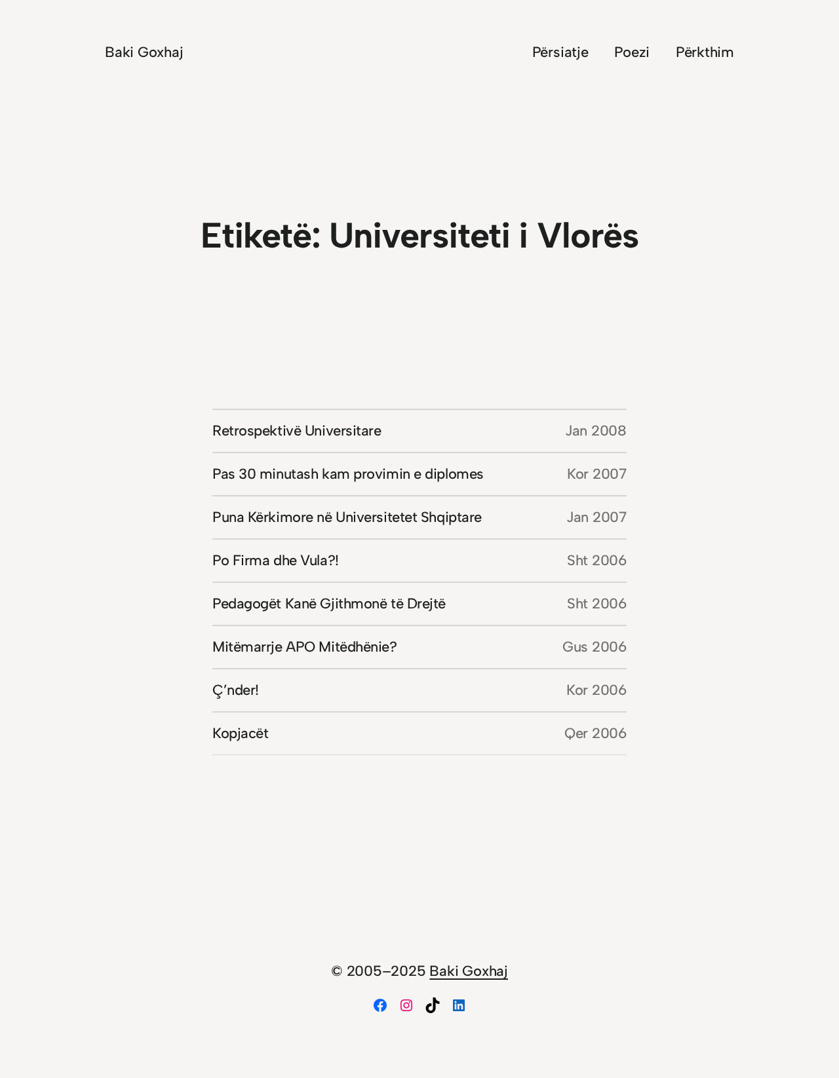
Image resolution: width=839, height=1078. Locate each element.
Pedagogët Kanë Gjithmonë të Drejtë (329, 603)
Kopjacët (240, 733)
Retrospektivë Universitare (296, 430)
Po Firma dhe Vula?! (275, 560)
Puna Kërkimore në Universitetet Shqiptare (347, 517)
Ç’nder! (235, 690)
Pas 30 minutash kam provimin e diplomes (348, 474)
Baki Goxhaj (144, 52)
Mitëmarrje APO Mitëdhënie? (304, 647)
